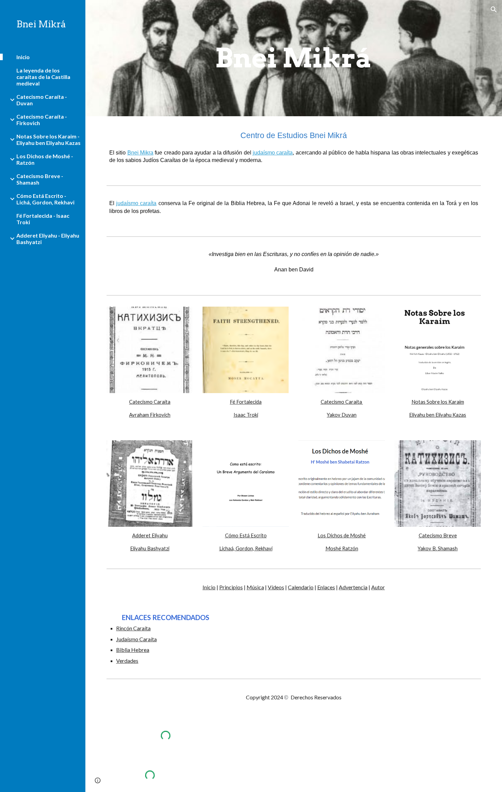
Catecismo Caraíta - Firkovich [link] (41, 119)
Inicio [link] (23, 57)
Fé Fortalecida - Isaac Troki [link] (42, 218)
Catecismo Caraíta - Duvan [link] (41, 99)
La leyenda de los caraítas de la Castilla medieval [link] (43, 76)
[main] (293, 58)
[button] (494, 9)
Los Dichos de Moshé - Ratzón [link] (44, 159)
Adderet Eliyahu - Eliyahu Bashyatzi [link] (47, 238)
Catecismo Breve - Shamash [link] (39, 179)
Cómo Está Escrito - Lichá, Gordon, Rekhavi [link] (45, 198)
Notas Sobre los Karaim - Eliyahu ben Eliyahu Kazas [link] (48, 139)
